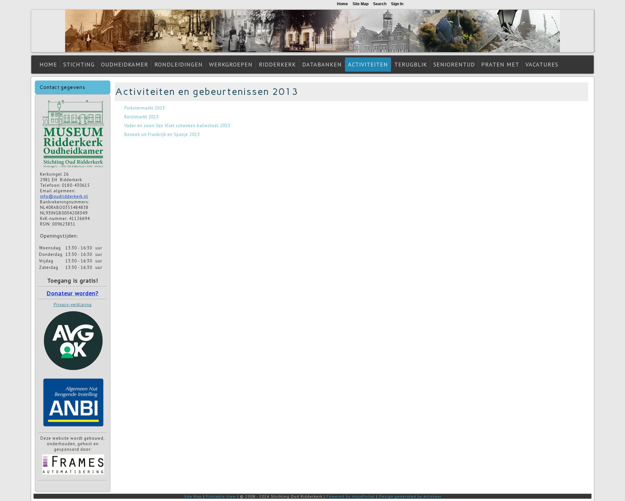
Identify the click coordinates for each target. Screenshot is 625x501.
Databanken (322, 64)
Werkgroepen (231, 64)
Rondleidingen (178, 64)
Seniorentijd (454, 64)
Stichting (79, 64)
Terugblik (410, 64)
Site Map (193, 496)
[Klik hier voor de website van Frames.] (73, 475)
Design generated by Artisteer (410, 496)
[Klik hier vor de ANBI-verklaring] (73, 428)
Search (379, 4)
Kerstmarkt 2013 (141, 117)
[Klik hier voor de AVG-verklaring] (73, 372)
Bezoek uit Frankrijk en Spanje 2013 (162, 134)
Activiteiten (368, 64)
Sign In (397, 4)
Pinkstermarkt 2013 (144, 108)
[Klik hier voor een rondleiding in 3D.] (73, 168)
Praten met (500, 64)
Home (48, 64)
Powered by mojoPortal (350, 496)
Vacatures (541, 64)
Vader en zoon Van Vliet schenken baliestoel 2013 (177, 125)
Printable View (221, 496)
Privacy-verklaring (73, 304)
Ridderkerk (277, 64)
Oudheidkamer (124, 64)
